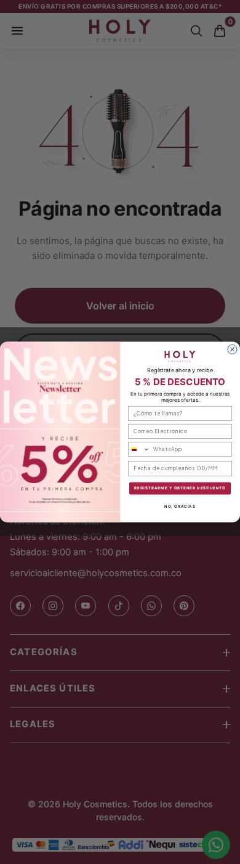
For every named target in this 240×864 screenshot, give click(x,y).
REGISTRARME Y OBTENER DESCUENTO (180, 488)
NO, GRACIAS (180, 506)
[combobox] (139, 449)
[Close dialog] (232, 349)
